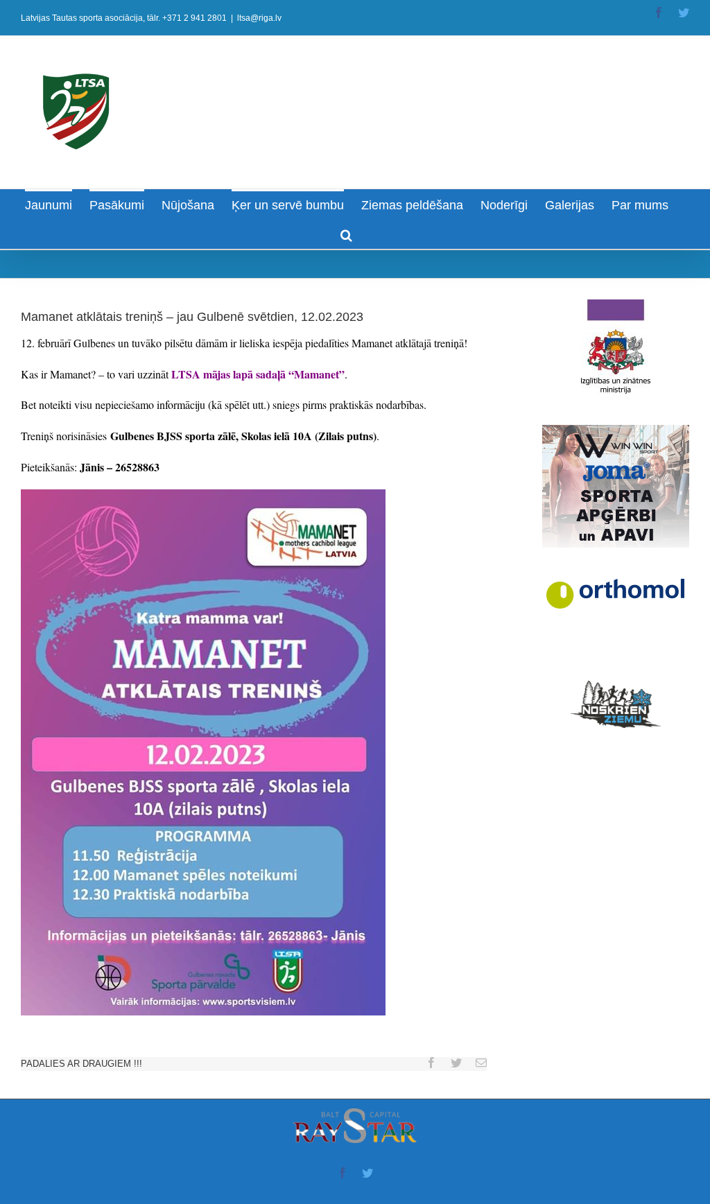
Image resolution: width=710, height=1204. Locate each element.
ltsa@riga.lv (259, 18)
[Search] (346, 234)
